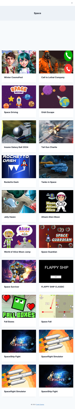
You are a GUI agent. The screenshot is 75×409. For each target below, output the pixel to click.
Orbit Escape (47, 112)
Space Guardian (49, 252)
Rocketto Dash (11, 182)
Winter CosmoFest (13, 77)
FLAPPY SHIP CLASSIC (52, 286)
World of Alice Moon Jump (17, 252)
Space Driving (11, 112)
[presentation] (19, 62)
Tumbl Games (40, 404)
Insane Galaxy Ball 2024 (16, 147)
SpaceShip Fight (12, 356)
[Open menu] (72, 3)
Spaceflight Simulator (52, 356)
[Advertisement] (37, 36)
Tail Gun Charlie (49, 147)
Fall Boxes (9, 321)
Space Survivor (11, 286)
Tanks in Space (48, 182)
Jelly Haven (10, 217)
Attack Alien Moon (50, 217)
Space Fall (46, 321)
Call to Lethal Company (53, 77)
